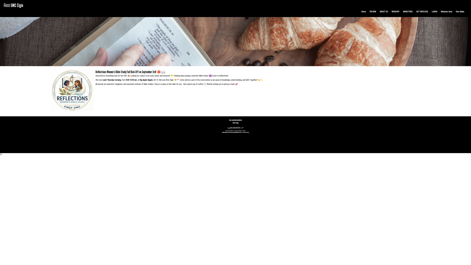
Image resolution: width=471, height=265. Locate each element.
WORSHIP (395, 11)
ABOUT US (384, 11)
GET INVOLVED (422, 11)
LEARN (434, 11)
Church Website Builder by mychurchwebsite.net (232, 132)
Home (363, 11)
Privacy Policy (246, 132)
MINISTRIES (408, 11)
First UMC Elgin (13, 5)
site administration (235, 120)
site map (236, 123)
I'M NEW (373, 11)
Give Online (460, 11)
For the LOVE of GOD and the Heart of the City (21, 10)
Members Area (446, 11)
